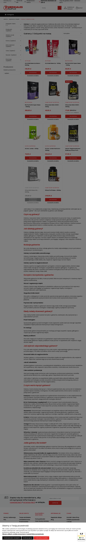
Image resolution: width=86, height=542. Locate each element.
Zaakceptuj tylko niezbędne (12, 538)
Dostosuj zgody (27, 538)
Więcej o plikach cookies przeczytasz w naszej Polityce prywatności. (23, 534)
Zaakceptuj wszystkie (41, 538)
